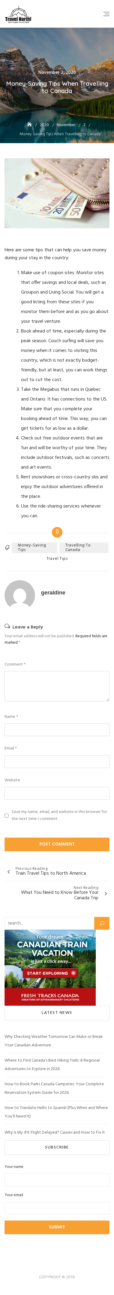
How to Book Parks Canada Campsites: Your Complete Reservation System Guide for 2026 (54, 1088)
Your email (14, 1195)
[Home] (30, 125)
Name (11, 717)
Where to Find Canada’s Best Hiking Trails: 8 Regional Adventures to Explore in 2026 (52, 1065)
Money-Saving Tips (32, 547)
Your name (14, 1167)
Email (11, 748)
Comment (15, 664)
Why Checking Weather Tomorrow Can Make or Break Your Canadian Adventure (54, 1041)
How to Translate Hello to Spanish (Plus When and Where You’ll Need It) (56, 1112)
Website (12, 780)
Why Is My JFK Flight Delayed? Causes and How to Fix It (55, 1132)
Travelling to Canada (78, 547)
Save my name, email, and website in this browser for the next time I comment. (59, 815)
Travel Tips (57, 559)
